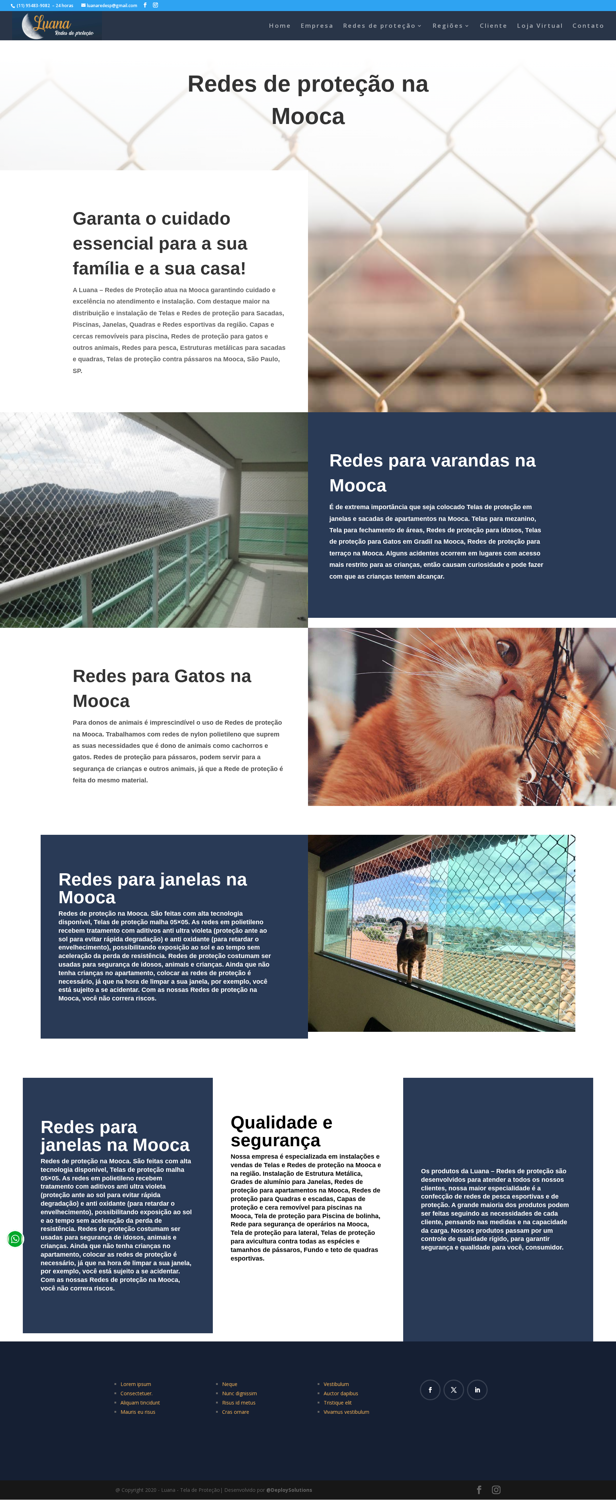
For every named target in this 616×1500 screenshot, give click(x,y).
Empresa (317, 26)
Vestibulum (336, 1384)
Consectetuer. (136, 1393)
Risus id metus (239, 1402)
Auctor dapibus (341, 1393)
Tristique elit (338, 1402)
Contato (589, 26)
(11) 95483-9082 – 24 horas (46, 5)
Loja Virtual (540, 26)
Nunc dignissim (239, 1393)
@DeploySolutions (289, 1489)
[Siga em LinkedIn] (477, 1390)
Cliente (494, 26)
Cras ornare (235, 1411)
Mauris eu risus (137, 1411)
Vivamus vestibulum (346, 1411)
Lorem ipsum (135, 1384)
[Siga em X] (453, 1390)
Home (280, 26)
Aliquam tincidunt (140, 1402)
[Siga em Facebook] (430, 1390)
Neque (229, 1384)
